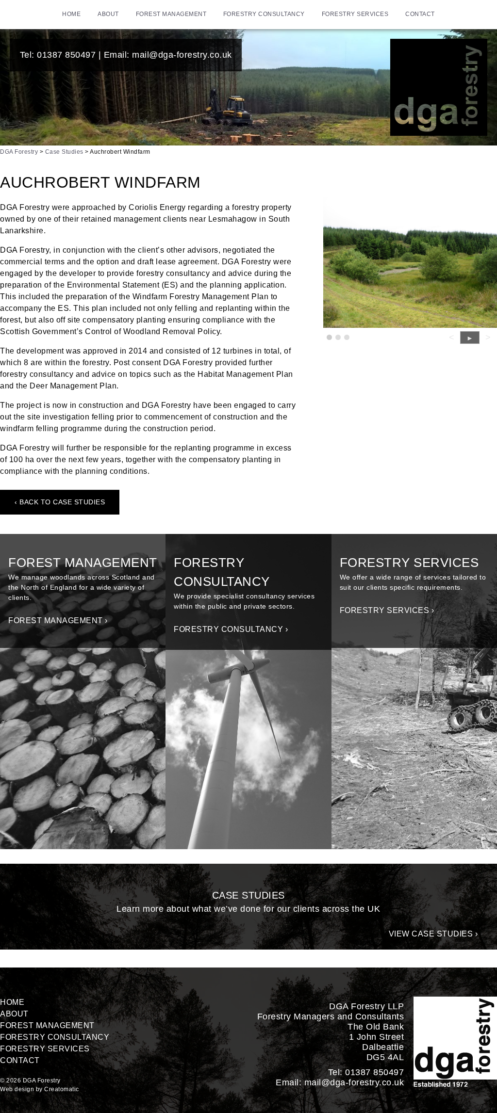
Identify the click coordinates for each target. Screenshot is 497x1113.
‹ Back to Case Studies (60, 502)
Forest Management (171, 14)
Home (71, 14)
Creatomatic (61, 1089)
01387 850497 (66, 55)
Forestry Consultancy (264, 14)
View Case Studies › (433, 934)
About (108, 14)
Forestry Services (355, 14)
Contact (420, 14)
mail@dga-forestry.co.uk (182, 55)
